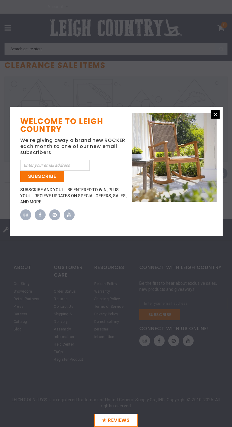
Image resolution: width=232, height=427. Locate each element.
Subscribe (42, 176)
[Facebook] (40, 215)
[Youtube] (69, 215)
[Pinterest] (54, 215)
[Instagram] (25, 215)
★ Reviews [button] (116, 420)
